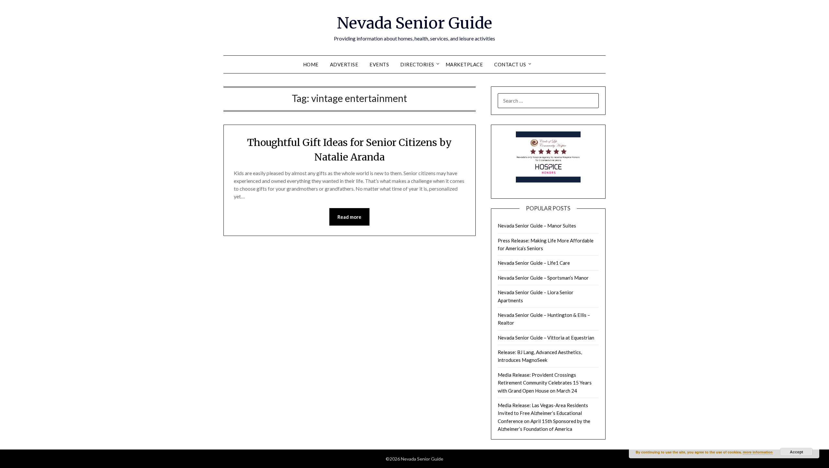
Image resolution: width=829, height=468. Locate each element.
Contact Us (510, 64)
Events (379, 64)
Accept (796, 452)
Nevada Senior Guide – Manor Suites (537, 225)
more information (758, 452)
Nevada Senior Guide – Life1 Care (534, 263)
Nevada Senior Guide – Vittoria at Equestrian (546, 337)
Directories (417, 64)
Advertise (344, 64)
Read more (349, 217)
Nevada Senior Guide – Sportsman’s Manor (543, 278)
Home (311, 64)
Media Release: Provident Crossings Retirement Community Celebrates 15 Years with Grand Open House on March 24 (545, 383)
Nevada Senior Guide (414, 23)
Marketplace (464, 64)
